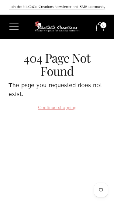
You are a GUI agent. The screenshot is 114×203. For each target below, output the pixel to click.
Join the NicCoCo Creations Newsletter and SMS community (57, 7)
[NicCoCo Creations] (57, 26)
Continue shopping (57, 107)
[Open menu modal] (13, 26)
